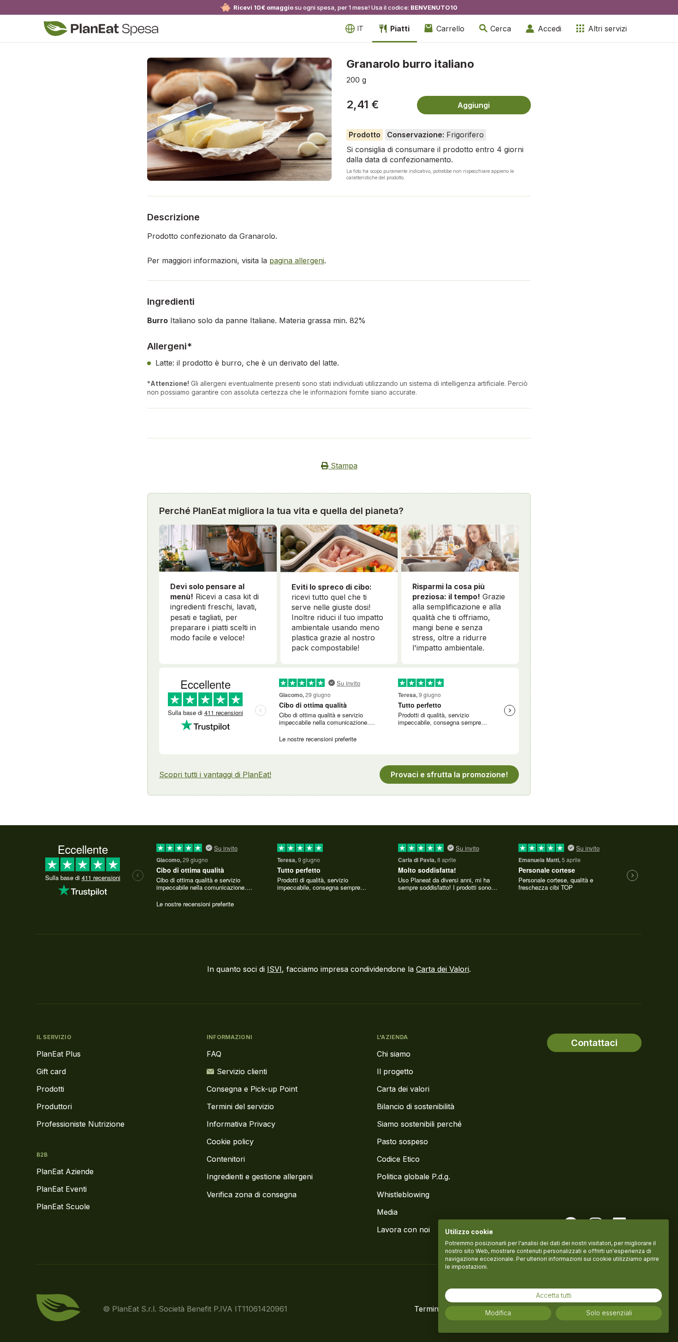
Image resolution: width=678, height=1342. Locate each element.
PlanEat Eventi (61, 1189)
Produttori (54, 1106)
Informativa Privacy (241, 1124)
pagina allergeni (296, 260)
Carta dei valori (403, 1089)
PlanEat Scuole (63, 1206)
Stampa (342, 465)
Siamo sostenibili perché (419, 1124)
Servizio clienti (242, 1071)
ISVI (274, 969)
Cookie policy (230, 1141)
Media (387, 1212)
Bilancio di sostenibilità (415, 1106)
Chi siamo (393, 1053)
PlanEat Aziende (65, 1171)
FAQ (214, 1053)
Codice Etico (398, 1159)
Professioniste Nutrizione (80, 1124)
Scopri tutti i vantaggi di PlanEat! (215, 774)
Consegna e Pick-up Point (252, 1089)
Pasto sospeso (402, 1141)
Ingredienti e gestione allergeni (260, 1176)
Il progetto (395, 1071)
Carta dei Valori (442, 969)
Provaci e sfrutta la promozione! (449, 774)
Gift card (51, 1071)
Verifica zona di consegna (252, 1194)
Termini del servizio (240, 1106)
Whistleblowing (403, 1194)
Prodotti (50, 1089)
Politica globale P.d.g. (413, 1176)
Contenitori (226, 1159)
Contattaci (594, 1042)
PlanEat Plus (58, 1053)
